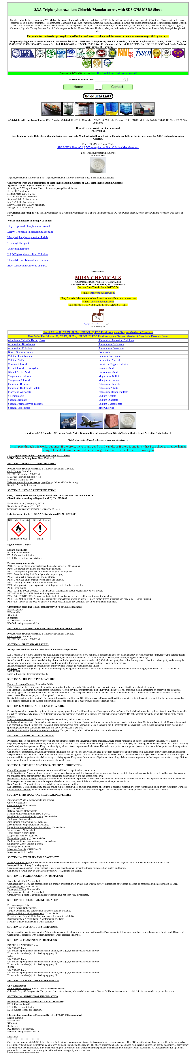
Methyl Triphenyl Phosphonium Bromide (30, 231)
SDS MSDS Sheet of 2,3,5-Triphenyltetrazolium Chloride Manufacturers (98, 147)
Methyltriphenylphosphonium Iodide (27, 237)
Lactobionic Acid (108, 372)
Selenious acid (16, 395)
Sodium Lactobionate (110, 403)
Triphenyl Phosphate (18, 242)
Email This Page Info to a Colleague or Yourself (113, 73)
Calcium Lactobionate (20, 356)
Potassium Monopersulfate (113, 391)
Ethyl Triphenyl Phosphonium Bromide (29, 226)
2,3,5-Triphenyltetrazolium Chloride (27, 254)
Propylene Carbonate (19, 391)
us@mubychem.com (102, 301)
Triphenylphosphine (18, 248)
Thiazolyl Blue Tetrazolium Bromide (27, 259)
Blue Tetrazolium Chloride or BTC (26, 265)
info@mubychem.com (102, 292)
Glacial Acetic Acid (19, 372)
